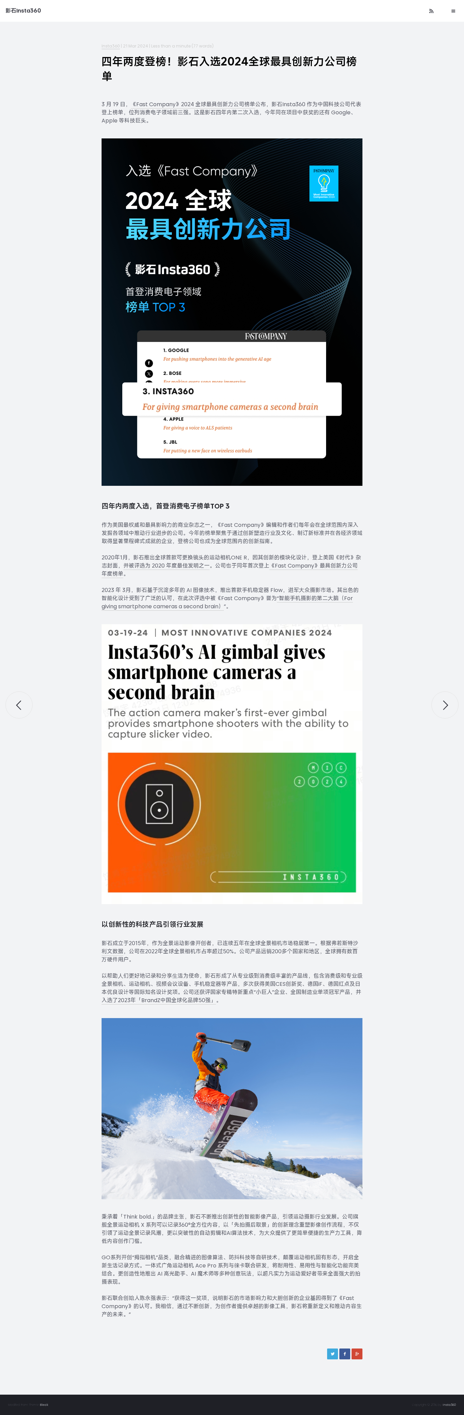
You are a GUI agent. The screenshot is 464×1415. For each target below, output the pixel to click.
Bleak (44, 1405)
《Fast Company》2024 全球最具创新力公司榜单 (193, 104)
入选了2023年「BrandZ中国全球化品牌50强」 (159, 1000)
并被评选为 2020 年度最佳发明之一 (166, 566)
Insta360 (111, 46)
